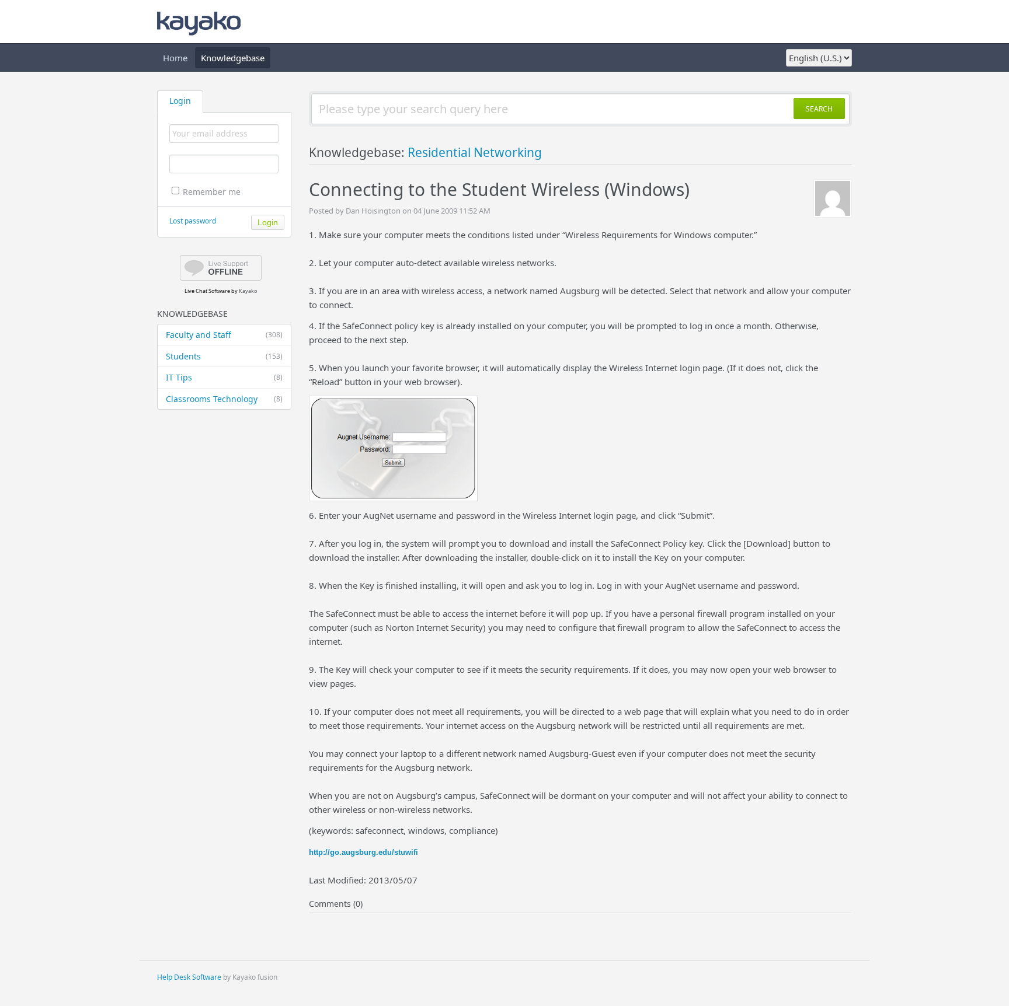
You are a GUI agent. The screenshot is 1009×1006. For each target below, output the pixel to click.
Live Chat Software (207, 291)
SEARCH (819, 109)
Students (224, 356)
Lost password (192, 221)
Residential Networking (475, 152)
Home (175, 58)
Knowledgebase (233, 58)
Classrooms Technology (224, 398)
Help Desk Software (189, 977)
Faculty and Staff (224, 334)
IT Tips (224, 377)
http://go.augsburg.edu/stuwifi (363, 852)
